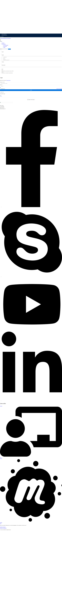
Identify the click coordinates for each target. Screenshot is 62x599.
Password (1, 84)
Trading (4, 47)
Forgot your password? (59, 88)
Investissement (5, 46)
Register (3, 36)
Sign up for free (8, 80)
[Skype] (32, 276)
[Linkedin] (32, 400)
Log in (1, 36)
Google (4, 93)
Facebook (1, 93)
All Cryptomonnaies (5, 45)
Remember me (3, 88)
